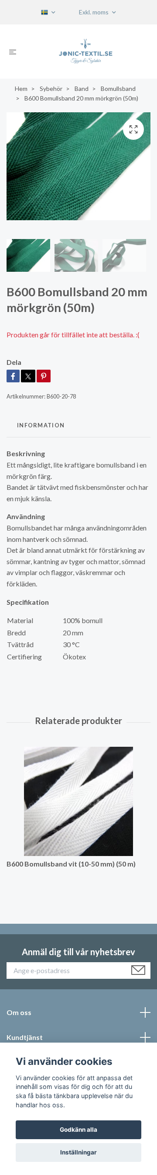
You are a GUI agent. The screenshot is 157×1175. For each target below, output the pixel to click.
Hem (21, 88)
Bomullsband (118, 88)
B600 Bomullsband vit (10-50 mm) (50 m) (71, 864)
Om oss (19, 1012)
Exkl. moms (94, 12)
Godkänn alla (78, 1129)
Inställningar (78, 1152)
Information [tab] (41, 425)
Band (82, 88)
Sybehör (51, 88)
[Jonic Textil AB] (85, 51)
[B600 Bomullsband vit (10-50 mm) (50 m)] (78, 801)
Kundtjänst (25, 1037)
